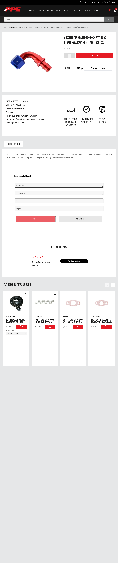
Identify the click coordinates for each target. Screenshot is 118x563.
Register (100, 2)
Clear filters (80, 219)
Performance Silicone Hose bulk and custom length (16, 321)
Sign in (94, 2)
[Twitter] (78, 68)
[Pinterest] (82, 68)
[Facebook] (75, 68)
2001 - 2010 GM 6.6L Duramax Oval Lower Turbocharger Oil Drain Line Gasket (73, 322)
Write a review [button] (74, 261)
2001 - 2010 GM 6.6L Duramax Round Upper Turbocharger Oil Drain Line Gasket (101, 322)
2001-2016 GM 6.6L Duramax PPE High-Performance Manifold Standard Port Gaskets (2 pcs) (44, 323)
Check (35, 219)
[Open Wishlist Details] (110, 10)
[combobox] (59, 19)
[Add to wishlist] (26, 294)
